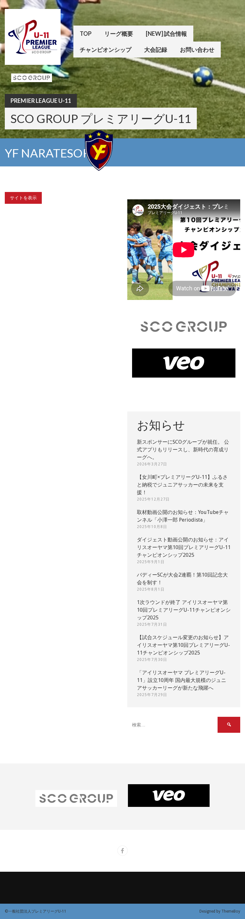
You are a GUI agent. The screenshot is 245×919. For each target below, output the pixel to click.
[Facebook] (122, 850)
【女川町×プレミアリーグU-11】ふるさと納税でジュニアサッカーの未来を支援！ (182, 484)
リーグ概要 (118, 33)
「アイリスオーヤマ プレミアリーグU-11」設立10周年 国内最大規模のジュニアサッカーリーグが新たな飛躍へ (181, 680)
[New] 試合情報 (166, 33)
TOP (86, 33)
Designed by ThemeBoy (219, 911)
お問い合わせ (197, 49)
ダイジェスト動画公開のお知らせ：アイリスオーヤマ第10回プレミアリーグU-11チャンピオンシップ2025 (184, 547)
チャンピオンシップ (105, 49)
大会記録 (155, 49)
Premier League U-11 (41, 100)
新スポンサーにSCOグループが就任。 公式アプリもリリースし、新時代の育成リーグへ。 (183, 449)
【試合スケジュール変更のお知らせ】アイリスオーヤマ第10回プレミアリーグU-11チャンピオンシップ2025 (183, 645)
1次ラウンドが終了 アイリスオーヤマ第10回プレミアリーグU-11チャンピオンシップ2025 (184, 610)
